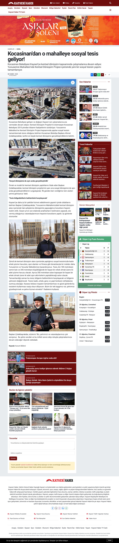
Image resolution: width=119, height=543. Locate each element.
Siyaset (24, 8)
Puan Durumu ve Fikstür (17, 518)
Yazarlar (77, 3)
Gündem (17, 8)
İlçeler (64, 8)
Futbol (95, 86)
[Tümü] (109, 82)
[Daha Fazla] (102, 74)
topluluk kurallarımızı (27, 465)
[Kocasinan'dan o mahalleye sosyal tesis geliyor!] (42, 99)
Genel (19, 49)
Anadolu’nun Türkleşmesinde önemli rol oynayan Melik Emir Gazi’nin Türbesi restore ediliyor (101, 127)
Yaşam (90, 8)
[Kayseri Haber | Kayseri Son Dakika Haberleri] (21, 3)
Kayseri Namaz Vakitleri (70, 514)
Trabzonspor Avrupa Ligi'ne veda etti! (101, 90)
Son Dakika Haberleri (68, 518)
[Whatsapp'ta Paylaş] (98, 74)
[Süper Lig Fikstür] (109, 292)
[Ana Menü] (110, 10)
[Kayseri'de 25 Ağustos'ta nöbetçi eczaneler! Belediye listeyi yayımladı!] (64, 419)
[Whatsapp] (66, 508)
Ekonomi (44, 8)
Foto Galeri (56, 3)
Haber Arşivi (93, 518)
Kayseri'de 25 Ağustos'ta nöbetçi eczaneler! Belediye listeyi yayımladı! (63, 429)
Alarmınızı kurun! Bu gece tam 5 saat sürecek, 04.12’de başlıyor (64, 408)
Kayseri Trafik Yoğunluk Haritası (99, 514)
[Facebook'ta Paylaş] (92, 74)
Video (67, 3)
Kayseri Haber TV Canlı (16, 12)
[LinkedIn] (63, 508)
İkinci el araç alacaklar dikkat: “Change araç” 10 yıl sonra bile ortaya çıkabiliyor (19, 408)
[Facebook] (52, 508)
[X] (56, 508)
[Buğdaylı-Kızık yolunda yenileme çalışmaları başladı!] (42, 419)
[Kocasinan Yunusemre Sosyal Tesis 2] (42, 158)
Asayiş (10, 8)
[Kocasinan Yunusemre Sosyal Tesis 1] (42, 239)
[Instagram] (59, 508)
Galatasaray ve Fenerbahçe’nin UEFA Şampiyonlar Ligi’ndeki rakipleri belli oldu (100, 137)
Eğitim (95, 114)
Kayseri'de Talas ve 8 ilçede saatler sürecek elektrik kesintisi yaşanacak (18, 429)
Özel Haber (89, 3)
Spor (30, 8)
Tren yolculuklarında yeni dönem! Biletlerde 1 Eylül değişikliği (40, 408)
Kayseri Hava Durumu (43, 514)
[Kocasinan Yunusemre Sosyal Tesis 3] (42, 312)
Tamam (109, 540)
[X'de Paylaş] (95, 74)
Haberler (11, 49)
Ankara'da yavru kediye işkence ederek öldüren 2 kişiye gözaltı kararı (101, 100)
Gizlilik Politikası (74, 541)
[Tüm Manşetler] (109, 205)
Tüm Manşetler (40, 518)
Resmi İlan (72, 8)
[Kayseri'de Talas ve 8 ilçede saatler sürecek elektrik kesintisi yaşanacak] (19, 419)
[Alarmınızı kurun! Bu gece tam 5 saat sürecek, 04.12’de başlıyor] (64, 399)
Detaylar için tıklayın (95, 285)
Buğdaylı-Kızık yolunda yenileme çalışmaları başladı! (41, 428)
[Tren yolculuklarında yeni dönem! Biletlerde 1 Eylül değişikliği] (42, 399)
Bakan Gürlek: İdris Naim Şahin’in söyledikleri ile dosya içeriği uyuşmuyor (100, 109)
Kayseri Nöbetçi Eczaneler (18, 514)
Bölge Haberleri (55, 8)
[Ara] (110, 3)
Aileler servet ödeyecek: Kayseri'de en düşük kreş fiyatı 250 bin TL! (101, 118)
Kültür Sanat (81, 8)
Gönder (13, 458)
